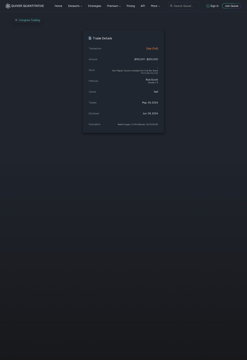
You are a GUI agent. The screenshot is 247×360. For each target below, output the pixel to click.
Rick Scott (152, 79)
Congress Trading (29, 20)
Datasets (74, 6)
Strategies (94, 6)
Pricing (131, 6)
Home (58, 6)
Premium (112, 6)
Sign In (214, 6)
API (143, 6)
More (154, 6)
